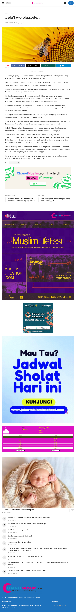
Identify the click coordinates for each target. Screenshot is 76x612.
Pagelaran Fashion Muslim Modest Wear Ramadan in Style (27, 524)
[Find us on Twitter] (54, 605)
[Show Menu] (3, 3)
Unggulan (22, 23)
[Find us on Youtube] (60, 605)
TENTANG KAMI (12, 605)
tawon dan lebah (14, 163)
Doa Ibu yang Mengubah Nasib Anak (20, 536)
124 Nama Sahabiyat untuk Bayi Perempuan (18, 510)
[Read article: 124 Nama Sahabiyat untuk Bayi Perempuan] (38, 482)
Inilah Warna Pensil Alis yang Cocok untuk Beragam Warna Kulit (29, 517)
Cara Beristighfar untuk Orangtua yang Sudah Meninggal (27, 570)
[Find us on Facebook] (52, 605)
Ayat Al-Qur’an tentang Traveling (19, 530)
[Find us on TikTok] (62, 605)
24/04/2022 (8, 23)
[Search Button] (65, 3)
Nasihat (12, 13)
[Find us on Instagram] (57, 605)
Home (7, 13)
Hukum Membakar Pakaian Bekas (19, 542)
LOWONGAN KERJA (9, 607)
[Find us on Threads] (65, 605)
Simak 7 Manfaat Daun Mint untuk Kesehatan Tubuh (25, 556)
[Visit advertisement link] (38, 178)
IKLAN (4, 605)
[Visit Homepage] (37, 3)
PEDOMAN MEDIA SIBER (26, 605)
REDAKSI (38, 605)
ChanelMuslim (14, 597)
